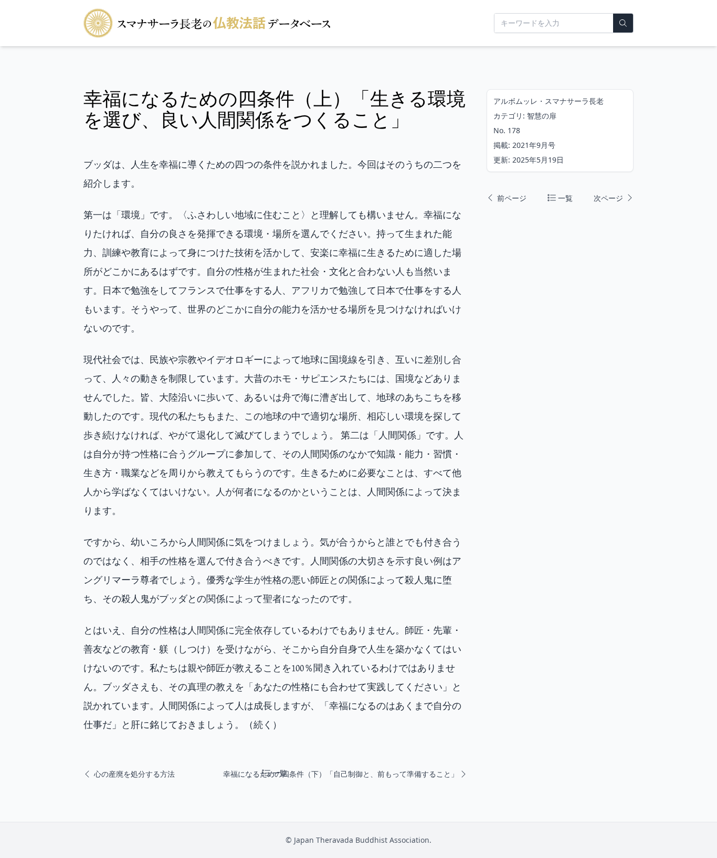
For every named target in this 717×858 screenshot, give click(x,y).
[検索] (623, 23)
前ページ (510, 198)
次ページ (605, 198)
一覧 (564, 198)
